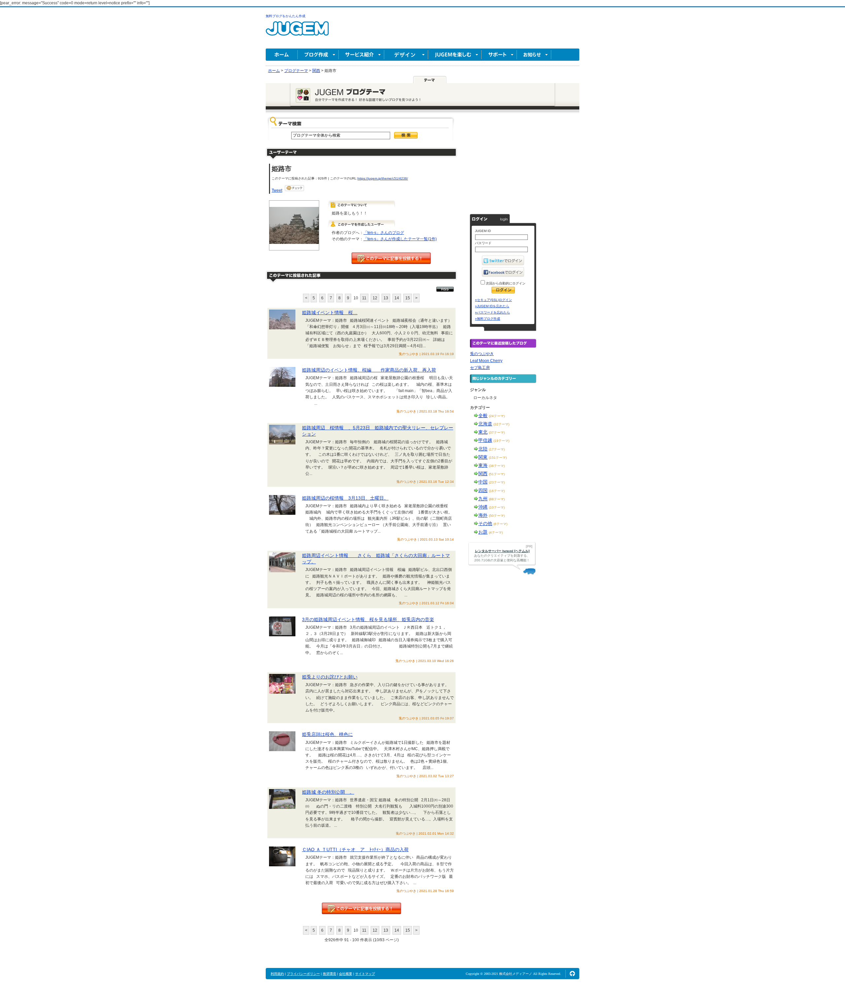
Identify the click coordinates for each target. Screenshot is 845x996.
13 (386, 298)
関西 (483, 473)
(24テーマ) (497, 416)
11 (364, 298)
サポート (499, 55)
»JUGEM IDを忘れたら (492, 306)
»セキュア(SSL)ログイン (493, 300)
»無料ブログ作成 (487, 318)
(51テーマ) (497, 474)
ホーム (282, 55)
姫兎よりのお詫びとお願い (329, 677)
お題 (483, 532)
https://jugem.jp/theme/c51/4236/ (382, 178)
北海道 (485, 423)
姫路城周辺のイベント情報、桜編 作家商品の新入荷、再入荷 (369, 370)
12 (375, 298)
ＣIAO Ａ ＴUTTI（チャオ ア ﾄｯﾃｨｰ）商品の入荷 (355, 849)
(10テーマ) (497, 507)
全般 (483, 415)
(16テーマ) (497, 491)
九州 (483, 498)
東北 (483, 432)
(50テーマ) (497, 515)
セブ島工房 (480, 367)
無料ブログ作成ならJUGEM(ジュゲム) (297, 32)
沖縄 (483, 507)
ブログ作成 (318, 55)
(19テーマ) (501, 441)
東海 (483, 465)
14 (396, 298)
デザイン (406, 55)
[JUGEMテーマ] (429, 79)
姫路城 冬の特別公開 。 (328, 792)
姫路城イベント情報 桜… (329, 312)
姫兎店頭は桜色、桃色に (327, 734)
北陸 (483, 448)
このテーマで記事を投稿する (391, 258)
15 (407, 298)
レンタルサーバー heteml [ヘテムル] (502, 551)
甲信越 (485, 440)
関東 (483, 457)
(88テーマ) (497, 499)
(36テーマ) (497, 466)
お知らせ (534, 55)
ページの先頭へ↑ (572, 973)
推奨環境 (329, 974)
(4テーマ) (496, 532)
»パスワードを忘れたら (492, 312)
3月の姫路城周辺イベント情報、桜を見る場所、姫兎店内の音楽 (368, 619)
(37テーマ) (497, 432)
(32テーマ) (501, 424)
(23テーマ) (497, 482)
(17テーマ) (497, 449)
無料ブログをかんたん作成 (285, 16)
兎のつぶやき (482, 353)
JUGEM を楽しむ (455, 55)
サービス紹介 (361, 55)
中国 (483, 481)
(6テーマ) (500, 524)
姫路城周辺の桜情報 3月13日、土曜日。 (345, 498)
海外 (483, 515)
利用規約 (277, 974)
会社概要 (345, 974)
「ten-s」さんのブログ (383, 232)
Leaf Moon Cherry (486, 360)
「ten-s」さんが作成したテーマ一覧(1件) (400, 239)
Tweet (277, 190)
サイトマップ (365, 974)
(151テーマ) (498, 457)
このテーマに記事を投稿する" (361, 908)
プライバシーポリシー (303, 974)
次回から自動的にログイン (505, 283)
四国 (483, 490)
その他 (485, 523)
